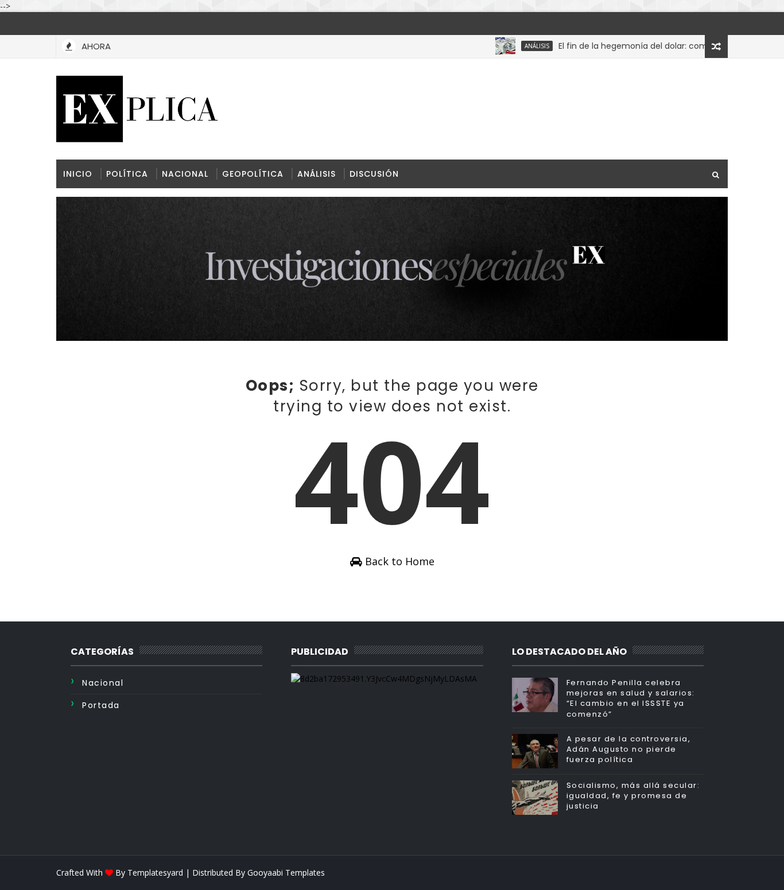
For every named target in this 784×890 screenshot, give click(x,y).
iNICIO (77, 174)
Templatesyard (155, 872)
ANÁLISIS (316, 174)
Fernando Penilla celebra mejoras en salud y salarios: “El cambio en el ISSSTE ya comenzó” (630, 698)
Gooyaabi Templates (286, 872)
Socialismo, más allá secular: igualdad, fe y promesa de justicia (633, 795)
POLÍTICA (127, 174)
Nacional (102, 683)
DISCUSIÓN (374, 174)
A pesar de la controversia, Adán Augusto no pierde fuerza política (628, 749)
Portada (101, 705)
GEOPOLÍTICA (253, 174)
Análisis (521, 46)
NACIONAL (185, 174)
